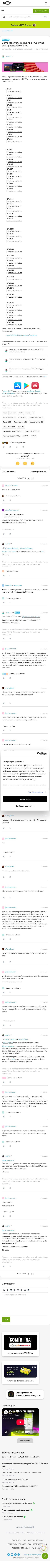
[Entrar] (4, 17)
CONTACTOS (16, 1540)
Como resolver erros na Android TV (15, 1479)
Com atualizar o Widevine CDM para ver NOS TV (19, 1486)
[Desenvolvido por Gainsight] (25, 1528)
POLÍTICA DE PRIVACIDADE (33, 1540)
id (33, 413)
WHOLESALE (37, 1548)
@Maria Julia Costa (11, 548)
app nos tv (22, 417)
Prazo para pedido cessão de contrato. (16, 1510)
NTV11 (25, 436)
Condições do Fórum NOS (15, 1532)
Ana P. (7, 544)
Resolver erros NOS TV (11, 436)
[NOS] (7, 3)
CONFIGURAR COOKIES (17, 1544)
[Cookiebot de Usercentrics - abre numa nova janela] (37, 753)
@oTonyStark (23, 1039)
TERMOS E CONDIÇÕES (21, 1548)
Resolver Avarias (8, 1460)
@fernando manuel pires (31, 617)
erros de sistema (9, 417)
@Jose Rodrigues (26, 548)
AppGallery (11, 393)
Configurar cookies (24, 806)
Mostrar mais (25, 1440)
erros (28, 413)
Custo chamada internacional (12, 1517)
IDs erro (21, 427)
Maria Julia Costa (11, 485)
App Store (30, 391)
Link (13, 1059)
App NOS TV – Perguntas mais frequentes (22, 335)
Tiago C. (8, 56)
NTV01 (33, 436)
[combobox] (25, 17)
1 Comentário (7, 1520)
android (13, 413)
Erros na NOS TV (32, 431)
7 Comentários (7, 1513)
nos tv (5, 413)
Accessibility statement (35, 1532)
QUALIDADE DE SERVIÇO (37, 1544)
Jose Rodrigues (11, 510)
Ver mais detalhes (35, 792)
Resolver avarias (9, 427)
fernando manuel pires (13, 585)
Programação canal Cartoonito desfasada (17, 1503)
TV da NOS (7, 422)
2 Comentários (7, 1506)
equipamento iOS (36, 422)
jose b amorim (10, 649)
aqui (44, 376)
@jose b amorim (11, 1039)
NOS (21, 413)
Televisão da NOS (20, 422)
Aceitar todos (25, 799)
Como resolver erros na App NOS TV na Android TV (21, 1457)
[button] (2, 11)
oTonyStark (9, 688)
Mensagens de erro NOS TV (13, 431)
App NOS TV (8, 31)
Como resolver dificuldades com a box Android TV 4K (21, 1473)
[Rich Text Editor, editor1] (25, 1304)
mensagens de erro (36, 417)
